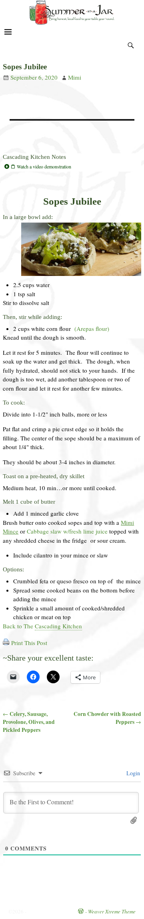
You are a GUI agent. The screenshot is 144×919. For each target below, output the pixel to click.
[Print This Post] (6, 643)
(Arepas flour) (91, 328)
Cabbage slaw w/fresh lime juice (67, 531)
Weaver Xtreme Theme (112, 911)
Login (132, 773)
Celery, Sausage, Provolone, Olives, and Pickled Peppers (29, 722)
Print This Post (29, 643)
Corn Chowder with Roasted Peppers (107, 718)
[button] (72, 166)
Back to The (42, 626)
